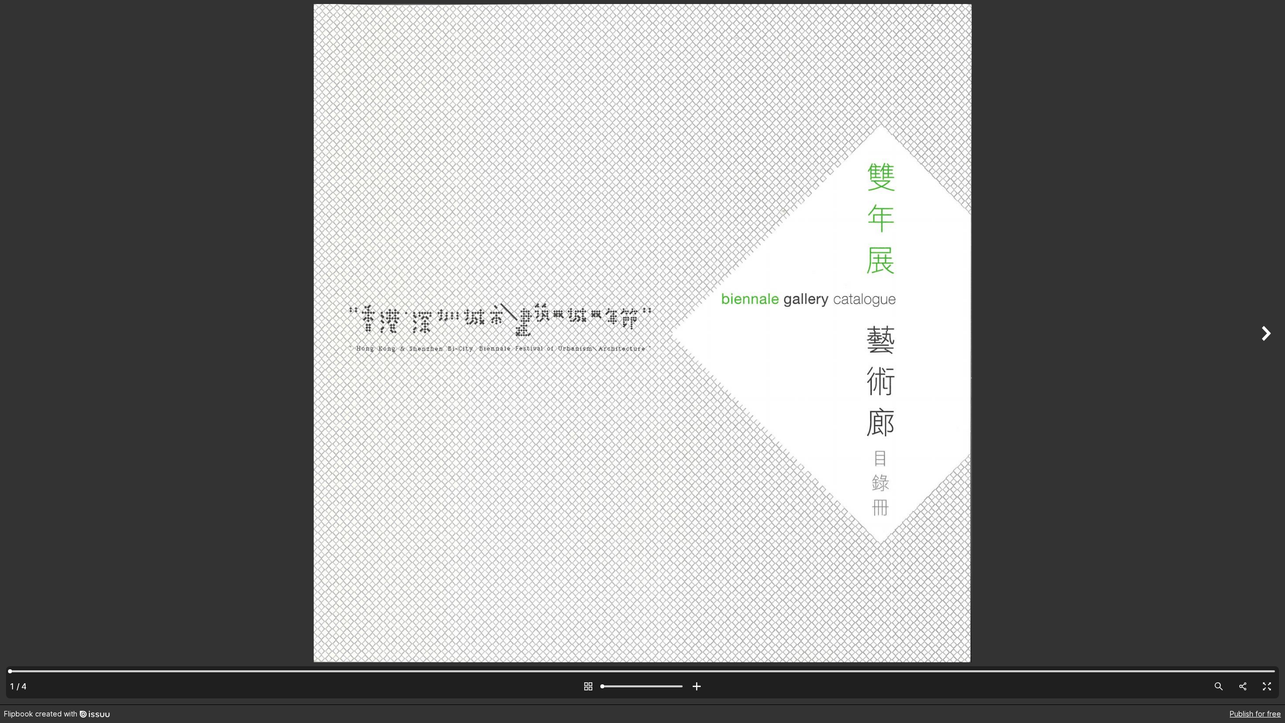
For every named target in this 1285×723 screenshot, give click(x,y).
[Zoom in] (697, 686)
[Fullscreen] (1267, 686)
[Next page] (1265, 352)
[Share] (1243, 686)
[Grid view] (588, 686)
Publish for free (1255, 713)
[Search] (1219, 686)
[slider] (642, 686)
